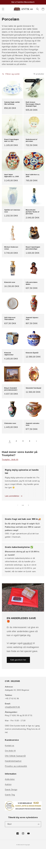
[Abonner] (38, 824)
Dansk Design (11, 789)
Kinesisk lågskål (32, 353)
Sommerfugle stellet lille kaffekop (12, 103)
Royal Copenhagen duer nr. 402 (11, 140)
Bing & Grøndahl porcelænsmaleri (10, 389)
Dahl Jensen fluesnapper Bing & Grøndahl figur (33, 104)
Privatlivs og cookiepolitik (16, 766)
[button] (3, 9)
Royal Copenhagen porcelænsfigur (33, 248)
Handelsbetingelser (13, 761)
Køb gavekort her (18, 660)
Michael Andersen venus (11, 248)
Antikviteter (10, 779)
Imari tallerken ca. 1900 (33, 175)
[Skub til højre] (28, 505)
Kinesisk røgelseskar (9, 354)
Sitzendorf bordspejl (33, 388)
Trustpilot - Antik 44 (10, 459)
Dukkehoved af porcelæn (31, 140)
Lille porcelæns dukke (32, 283)
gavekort (27, 643)
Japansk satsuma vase (32, 424)
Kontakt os (9, 745)
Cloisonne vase (10, 423)
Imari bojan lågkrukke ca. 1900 (11, 175)
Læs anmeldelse (12, 496)
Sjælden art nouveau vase (12, 211)
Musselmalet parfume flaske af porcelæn (32, 212)
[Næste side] (36, 441)
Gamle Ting (10, 795)
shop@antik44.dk (12, 707)
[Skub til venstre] (17, 505)
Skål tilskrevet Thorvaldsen (9, 318)
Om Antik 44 (10, 751)
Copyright (27, 844)
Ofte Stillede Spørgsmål (15, 756)
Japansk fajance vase (32, 318)
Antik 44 (22, 844)
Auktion (8, 784)
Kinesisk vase (9, 282)
